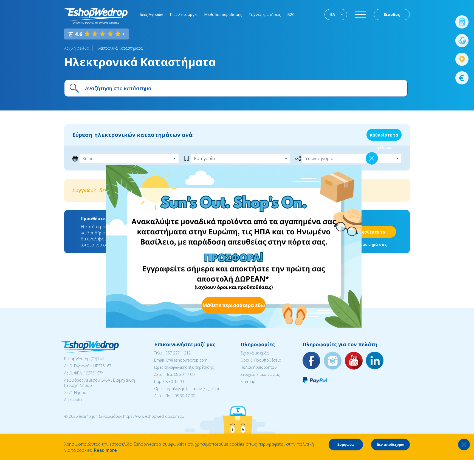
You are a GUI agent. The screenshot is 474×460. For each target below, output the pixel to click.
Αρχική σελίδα (76, 48)
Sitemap (248, 381)
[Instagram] (333, 361)
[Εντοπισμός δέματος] (462, 59)
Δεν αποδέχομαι (390, 444)
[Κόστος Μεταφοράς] (462, 22)
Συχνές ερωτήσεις (265, 14)
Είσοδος (392, 14)
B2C (291, 14)
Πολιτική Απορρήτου (259, 367)
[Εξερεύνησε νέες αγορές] (462, 40)
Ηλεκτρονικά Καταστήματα (119, 48)
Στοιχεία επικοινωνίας (260, 374)
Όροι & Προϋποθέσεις (261, 360)
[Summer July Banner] (234, 326)
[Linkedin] (375, 361)
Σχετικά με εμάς (255, 353)
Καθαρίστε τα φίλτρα (384, 136)
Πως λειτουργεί (184, 14)
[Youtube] (354, 361)
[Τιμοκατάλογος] (462, 77)
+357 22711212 (177, 353)
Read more (105, 450)
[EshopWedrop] (96, 16)
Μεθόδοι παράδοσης (223, 14)
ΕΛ (332, 14)
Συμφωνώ (345, 444)
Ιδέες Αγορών (151, 14)
